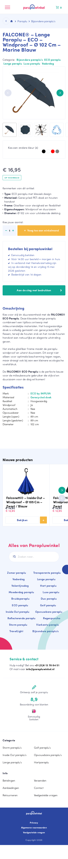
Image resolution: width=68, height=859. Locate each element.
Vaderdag (48, 63)
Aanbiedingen (11, 788)
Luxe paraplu (32, 63)
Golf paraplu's (42, 748)
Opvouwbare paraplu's (48, 755)
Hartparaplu (41, 762)
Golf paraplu (48, 605)
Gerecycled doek (41, 397)
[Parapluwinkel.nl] (34, 7)
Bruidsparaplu (20, 598)
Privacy (34, 822)
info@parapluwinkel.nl (40, 669)
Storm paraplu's (12, 748)
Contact (39, 788)
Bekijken (22, 520)
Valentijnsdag (20, 586)
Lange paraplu (12, 63)
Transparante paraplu (47, 573)
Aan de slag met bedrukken (34, 290)
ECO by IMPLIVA (41, 393)
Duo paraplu (49, 598)
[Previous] (8, 92)
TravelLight (16, 631)
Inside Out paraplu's (14, 755)
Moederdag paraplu (21, 592)
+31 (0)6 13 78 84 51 (47, 665)
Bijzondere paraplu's (30, 60)
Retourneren (10, 795)
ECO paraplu (52, 60)
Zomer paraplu (16, 573)
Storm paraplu (18, 625)
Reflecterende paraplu (21, 618)
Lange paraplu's (12, 762)
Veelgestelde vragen (46, 795)
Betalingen (9, 780)
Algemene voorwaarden (34, 827)
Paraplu (22, 21)
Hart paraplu (48, 586)
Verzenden (40, 780)
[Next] (59, 92)
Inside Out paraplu (17, 612)
